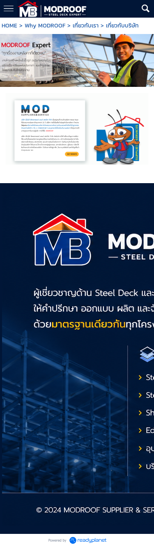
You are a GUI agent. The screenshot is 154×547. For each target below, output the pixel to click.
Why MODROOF (45, 25)
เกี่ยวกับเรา (86, 25)
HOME (9, 25)
